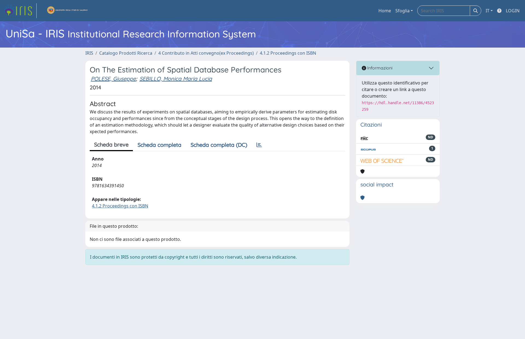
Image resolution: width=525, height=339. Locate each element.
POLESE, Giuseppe (113, 78)
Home (384, 11)
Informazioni (379, 68)
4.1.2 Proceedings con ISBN (288, 53)
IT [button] (487, 11)
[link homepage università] (67, 10)
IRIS (89, 53)
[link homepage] (20, 10)
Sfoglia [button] (402, 11)
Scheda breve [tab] (111, 144)
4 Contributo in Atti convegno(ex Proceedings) (206, 53)
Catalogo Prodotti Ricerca (125, 53)
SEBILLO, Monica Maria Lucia (175, 78)
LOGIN (513, 11)
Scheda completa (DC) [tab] (219, 144)
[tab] (259, 145)
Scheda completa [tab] (159, 144)
